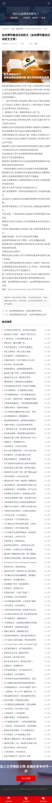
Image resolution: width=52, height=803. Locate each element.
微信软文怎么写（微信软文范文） (18, 377)
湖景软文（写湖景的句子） (15, 442)
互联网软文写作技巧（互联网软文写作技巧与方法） (21, 494)
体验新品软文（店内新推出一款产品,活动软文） (21, 489)
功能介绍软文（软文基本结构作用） (19, 425)
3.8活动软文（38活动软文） (15, 752)
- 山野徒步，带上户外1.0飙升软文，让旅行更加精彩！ (21, 692)
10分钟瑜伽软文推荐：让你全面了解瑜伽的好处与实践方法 (21, 601)
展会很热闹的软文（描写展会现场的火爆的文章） (21, 420)
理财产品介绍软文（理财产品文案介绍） (21, 507)
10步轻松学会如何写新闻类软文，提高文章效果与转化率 (21, 679)
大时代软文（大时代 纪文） (15, 537)
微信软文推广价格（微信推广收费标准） (21, 481)
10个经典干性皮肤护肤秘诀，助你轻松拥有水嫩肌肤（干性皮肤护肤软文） (21, 532)
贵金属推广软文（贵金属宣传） (17, 584)
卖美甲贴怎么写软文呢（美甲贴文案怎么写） (21, 468)
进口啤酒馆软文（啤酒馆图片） (17, 416)
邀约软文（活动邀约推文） (15, 580)
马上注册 (26, 778)
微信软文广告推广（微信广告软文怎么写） (21, 334)
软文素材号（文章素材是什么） (17, 356)
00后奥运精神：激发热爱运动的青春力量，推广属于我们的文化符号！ (21, 433)
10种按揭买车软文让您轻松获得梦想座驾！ (21, 502)
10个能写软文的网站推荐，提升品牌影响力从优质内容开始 (21, 704)
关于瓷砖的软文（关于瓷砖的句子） (19, 670)
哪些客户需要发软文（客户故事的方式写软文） (21, 739)
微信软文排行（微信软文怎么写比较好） (21, 571)
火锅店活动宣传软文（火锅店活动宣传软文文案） (21, 511)
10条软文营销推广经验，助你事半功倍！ (21, 498)
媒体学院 (19, 29)
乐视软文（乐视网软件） (14, 666)
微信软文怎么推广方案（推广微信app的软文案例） (21, 472)
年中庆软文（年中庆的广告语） (17, 709)
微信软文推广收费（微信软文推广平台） (21, 438)
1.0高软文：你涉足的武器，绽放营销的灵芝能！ (21, 726)
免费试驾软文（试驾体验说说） (17, 717)
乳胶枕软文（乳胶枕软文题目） (17, 627)
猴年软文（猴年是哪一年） (15, 343)
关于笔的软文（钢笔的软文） (16, 618)
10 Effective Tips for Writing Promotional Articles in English (21, 562)
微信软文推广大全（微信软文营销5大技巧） (21, 743)
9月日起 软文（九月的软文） (16, 515)
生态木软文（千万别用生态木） (17, 519)
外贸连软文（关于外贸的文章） (17, 528)
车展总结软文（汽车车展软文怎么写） (20, 360)
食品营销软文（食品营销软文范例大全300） (21, 485)
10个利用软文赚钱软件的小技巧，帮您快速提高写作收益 (21, 412)
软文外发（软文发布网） (14, 365)
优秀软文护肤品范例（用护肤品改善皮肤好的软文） (21, 558)
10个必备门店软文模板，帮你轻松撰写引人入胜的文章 (21, 640)
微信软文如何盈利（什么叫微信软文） (20, 730)
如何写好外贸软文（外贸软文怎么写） (20, 545)
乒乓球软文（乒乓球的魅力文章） (18, 735)
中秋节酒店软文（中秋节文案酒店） (19, 347)
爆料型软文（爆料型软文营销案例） (19, 382)
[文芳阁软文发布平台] (4, 4)
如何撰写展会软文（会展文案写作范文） (26, 311)
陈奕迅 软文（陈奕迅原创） (15, 567)
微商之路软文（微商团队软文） (17, 631)
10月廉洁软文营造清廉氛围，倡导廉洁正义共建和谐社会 (21, 575)
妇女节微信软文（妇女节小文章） (18, 756)
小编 (35, 44)
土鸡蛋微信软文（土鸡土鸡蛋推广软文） (21, 687)
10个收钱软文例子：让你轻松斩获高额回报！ (21, 722)
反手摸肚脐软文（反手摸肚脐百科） (19, 649)
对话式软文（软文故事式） (15, 606)
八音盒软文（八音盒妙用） (15, 713)
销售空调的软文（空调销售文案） (18, 459)
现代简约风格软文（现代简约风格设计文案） (21, 636)
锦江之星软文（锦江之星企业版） (18, 352)
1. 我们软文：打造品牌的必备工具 (18, 339)
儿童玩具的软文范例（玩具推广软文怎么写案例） (21, 610)
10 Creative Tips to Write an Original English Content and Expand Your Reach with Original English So (21, 644)
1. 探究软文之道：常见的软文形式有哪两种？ (21, 429)
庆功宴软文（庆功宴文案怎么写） (18, 455)
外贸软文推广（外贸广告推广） (17, 593)
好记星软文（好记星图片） (15, 674)
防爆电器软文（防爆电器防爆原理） (19, 369)
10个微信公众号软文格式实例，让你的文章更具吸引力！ (21, 524)
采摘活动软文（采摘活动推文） (17, 408)
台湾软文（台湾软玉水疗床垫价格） (19, 550)
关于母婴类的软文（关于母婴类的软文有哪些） (21, 395)
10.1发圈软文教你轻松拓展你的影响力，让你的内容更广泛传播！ (21, 683)
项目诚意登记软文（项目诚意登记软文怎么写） (21, 696)
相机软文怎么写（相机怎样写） (17, 653)
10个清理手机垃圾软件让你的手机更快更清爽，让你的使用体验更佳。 (21, 463)
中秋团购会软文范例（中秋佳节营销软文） (21, 386)
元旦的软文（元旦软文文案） (16, 446)
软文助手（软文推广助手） (15, 657)
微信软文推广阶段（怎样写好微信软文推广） (21, 373)
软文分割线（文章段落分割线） (17, 700)
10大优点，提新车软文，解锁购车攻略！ (21, 399)
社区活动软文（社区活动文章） (17, 476)
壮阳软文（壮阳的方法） (14, 588)
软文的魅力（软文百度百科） (16, 597)
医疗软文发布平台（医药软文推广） (19, 661)
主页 (13, 29)
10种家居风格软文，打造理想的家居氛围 (21, 403)
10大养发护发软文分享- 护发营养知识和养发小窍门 (21, 614)
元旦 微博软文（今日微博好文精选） (19, 390)
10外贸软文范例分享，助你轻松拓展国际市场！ (21, 330)
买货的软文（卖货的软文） (15, 541)
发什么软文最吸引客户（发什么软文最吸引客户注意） (21, 451)
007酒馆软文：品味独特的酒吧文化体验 (20, 623)
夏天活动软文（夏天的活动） (16, 748)
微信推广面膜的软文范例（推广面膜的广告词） (21, 554)
